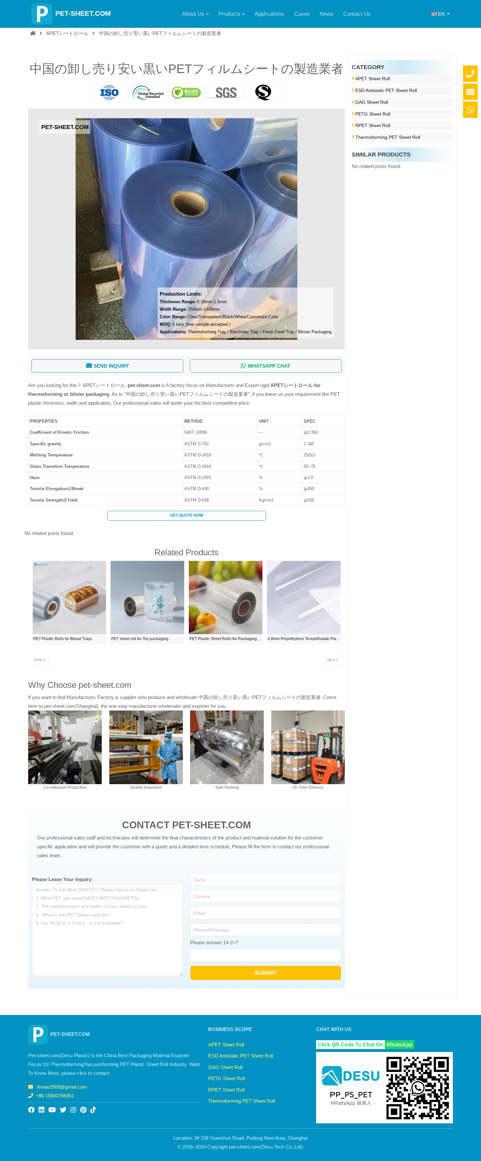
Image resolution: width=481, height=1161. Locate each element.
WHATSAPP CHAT (269, 366)
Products (229, 14)
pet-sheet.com (144, 385)
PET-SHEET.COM (83, 13)
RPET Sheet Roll (372, 125)
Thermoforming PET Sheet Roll (387, 137)
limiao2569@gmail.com (62, 1087)
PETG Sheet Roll (372, 114)
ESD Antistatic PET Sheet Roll (386, 90)
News (326, 14)
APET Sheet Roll (372, 78)
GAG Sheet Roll (371, 102)
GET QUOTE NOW (186, 515)
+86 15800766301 (55, 1095)
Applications (269, 14)
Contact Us (357, 14)
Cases (302, 14)
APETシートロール (67, 33)
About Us (193, 14)
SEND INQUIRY (111, 366)
